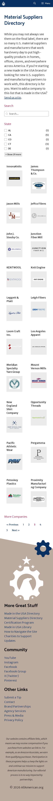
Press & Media (13, 715)
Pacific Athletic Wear (11, 446)
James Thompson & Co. (37, 170)
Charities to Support (18, 636)
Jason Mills (13, 203)
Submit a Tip (12, 697)
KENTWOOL (14, 267)
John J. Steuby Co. (13, 235)
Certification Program (19, 622)
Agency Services (15, 711)
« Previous (12, 524)
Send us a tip (12, 97)
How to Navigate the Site (20, 631)
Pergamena (38, 442)
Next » (16, 530)
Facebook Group (15, 671)
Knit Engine (38, 267)
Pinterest (10, 680)
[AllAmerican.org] (3, 3)
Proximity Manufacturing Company (38, 483)
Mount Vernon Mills (38, 366)
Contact (9, 702)
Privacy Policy (13, 720)
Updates (10, 640)
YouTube (10, 658)
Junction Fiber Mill (36, 235)
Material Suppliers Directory (23, 618)
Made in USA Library (18, 627)
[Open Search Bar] (35, 3)
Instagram (11, 662)
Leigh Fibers (38, 297)
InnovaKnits (14, 166)
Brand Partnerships (17, 706)
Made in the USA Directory (22, 613)
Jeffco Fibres (38, 203)
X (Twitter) (11, 676)
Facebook (10, 667)
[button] (26, 130)
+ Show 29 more (13, 154)
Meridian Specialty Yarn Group (13, 368)
